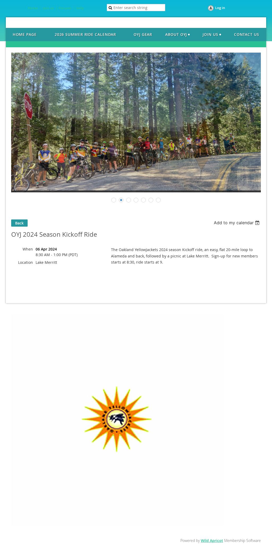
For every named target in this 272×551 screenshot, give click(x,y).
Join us (48, 8)
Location (25, 262)
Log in (220, 7)
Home (33, 8)
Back (19, 223)
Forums (65, 8)
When (28, 249)
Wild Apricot (212, 540)
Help (80, 8)
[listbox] (237, 222)
